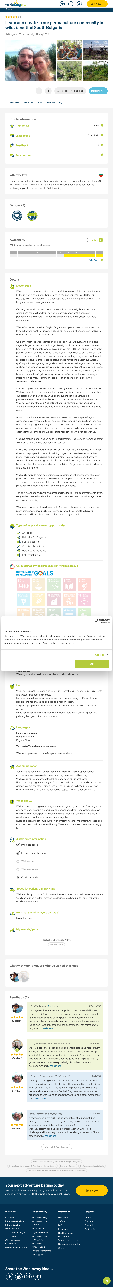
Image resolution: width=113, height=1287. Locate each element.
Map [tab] (40, 102)
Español (89, 1225)
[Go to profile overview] (56, 976)
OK (92, 664)
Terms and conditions (68, 1240)
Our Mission (37, 1254)
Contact (99, 90)
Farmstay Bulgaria (67, 1166)
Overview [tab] (13, 102)
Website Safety (56, 944)
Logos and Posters (41, 1232)
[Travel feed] (71, 4)
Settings (99, 654)
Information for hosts (15, 1221)
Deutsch (89, 1217)
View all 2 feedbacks (56, 1147)
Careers (62, 1248)
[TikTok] (37, 1276)
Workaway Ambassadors (38, 1245)
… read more (46, 1028)
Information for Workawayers (12, 1227)
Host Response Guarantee (65, 1234)
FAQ (60, 1225)
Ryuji (50, 1006)
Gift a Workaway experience (13, 1242)
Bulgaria (12, 34)
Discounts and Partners (16, 1247)
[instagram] (28, 1276)
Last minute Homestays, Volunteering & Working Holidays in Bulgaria (56, 1170)
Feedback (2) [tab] (54, 102)
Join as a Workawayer (15, 1232)
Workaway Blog (39, 1217)
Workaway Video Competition (40, 1238)
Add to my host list (71, 90)
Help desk (63, 1217)
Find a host (10, 1217)
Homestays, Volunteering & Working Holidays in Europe (32, 1166)
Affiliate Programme (41, 1250)
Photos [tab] (28, 102)
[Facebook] (9, 1276)
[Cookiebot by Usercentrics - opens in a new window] (97, 620)
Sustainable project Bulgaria (92, 1166)
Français (89, 1221)
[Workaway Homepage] (15, 3)
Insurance (63, 1229)
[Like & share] (48, 91)
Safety (9, 9)
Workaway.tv (38, 1228)
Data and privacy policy (69, 1244)
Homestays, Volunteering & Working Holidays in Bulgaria (56, 1161)
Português (90, 1229)
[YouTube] (19, 1276)
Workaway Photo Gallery (40, 1223)
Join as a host (11, 1236)
